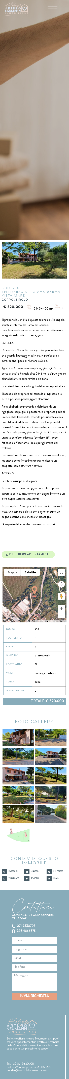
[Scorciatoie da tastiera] (29, 621)
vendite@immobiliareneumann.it (27, 1070)
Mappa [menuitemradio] (12, 572)
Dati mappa (36, 621)
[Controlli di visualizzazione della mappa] (61, 584)
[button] (34, 590)
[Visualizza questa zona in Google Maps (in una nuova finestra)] (8, 620)
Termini (62, 621)
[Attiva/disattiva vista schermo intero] (61, 572)
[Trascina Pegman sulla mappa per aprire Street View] (61, 596)
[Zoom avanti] (61, 608)
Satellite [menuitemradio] (30, 572)
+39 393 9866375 (39, 1067)
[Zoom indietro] (61, 615)
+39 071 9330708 (22, 1064)
